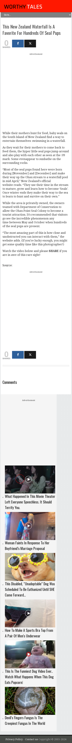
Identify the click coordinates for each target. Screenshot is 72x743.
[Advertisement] (36, 92)
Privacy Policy (14, 739)
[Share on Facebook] (18, 43)
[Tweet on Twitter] (30, 43)
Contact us (32, 739)
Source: (7, 265)
